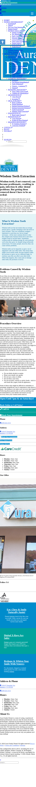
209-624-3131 (6, 4)
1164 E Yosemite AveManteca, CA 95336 (7, 432)
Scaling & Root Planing (19, 120)
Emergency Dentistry (14, 55)
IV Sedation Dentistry (19, 124)
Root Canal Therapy (18, 115)
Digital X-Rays (17, 32)
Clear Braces (16, 97)
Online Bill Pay (5, 444)
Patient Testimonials (14, 52)
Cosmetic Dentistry (17, 78)
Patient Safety (16, 43)
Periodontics (14, 117)
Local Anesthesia (17, 39)
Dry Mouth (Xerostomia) (20, 34)
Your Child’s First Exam (19, 91)
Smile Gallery (16, 45)
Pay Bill (7, 131)
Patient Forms (12, 29)
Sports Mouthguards (18, 73)
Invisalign (15, 99)
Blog (6, 129)
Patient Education (16, 31)
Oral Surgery (14, 101)
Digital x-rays (8, 642)
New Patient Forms (6, 440)
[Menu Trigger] (32, 13)
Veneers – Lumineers (19, 86)
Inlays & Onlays (17, 68)
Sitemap (22, 745)
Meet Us (7, 48)
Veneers (14, 88)
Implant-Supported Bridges (20, 106)
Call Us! (5, 409)
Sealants (14, 71)
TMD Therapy (16, 77)
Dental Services (11, 54)
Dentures (15, 63)
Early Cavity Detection (19, 36)
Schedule (3, 11)
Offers (10, 25)
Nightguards (16, 70)
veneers (11, 671)
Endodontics (14, 113)
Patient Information (13, 22)
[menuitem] (20, 34)
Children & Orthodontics (20, 93)
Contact (8, 127)
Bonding (15, 80)
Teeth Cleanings (17, 75)
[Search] (9, 762)
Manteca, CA (5, 1)
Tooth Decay (16, 47)
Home (6, 20)
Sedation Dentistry (16, 122)
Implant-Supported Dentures (21, 108)
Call (1, 15)
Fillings (14, 64)
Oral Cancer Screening (19, 41)
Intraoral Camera (17, 38)
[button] (2, 42)
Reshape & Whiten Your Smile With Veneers (16, 662)
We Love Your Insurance (16, 27)
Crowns (14, 61)
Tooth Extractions (17, 109)
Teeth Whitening (17, 84)
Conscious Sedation (18, 125)
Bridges (14, 59)
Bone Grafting (16, 102)
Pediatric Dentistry (17, 89)
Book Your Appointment (9, 2)
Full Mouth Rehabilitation (20, 82)
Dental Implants (17, 104)
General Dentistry (16, 57)
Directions (3, 8)
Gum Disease (16, 118)
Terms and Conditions (12, 745)
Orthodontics (14, 95)
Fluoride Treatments (18, 66)
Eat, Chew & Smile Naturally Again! (16, 610)
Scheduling (11, 24)
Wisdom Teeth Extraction (20, 111)
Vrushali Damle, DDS (15, 50)
